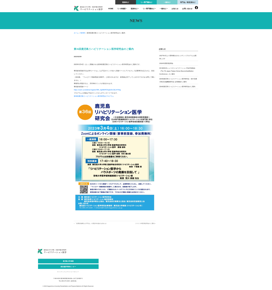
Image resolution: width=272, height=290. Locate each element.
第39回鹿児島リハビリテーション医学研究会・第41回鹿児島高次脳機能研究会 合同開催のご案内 (178, 80)
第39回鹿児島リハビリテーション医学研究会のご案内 (177, 86)
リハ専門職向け (146, 2)
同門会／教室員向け (188, 2)
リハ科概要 (121, 8)
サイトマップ (61, 272)
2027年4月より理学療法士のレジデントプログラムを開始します (177, 57)
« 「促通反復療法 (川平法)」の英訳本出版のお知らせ (90, 223)
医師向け (125, 2)
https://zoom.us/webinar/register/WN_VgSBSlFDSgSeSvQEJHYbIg (97, 90)
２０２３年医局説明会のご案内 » (145, 223)
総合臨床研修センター (68, 266)
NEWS (82, 33)
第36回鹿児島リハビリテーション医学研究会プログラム (94, 96)
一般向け (167, 2)
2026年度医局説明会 (166, 63)
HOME (110, 8)
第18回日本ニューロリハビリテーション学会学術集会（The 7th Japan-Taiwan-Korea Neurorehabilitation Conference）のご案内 (177, 71)
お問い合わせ (187, 8)
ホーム (76, 33)
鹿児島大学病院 (68, 261)
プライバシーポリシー (72, 272)
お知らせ (175, 8)
